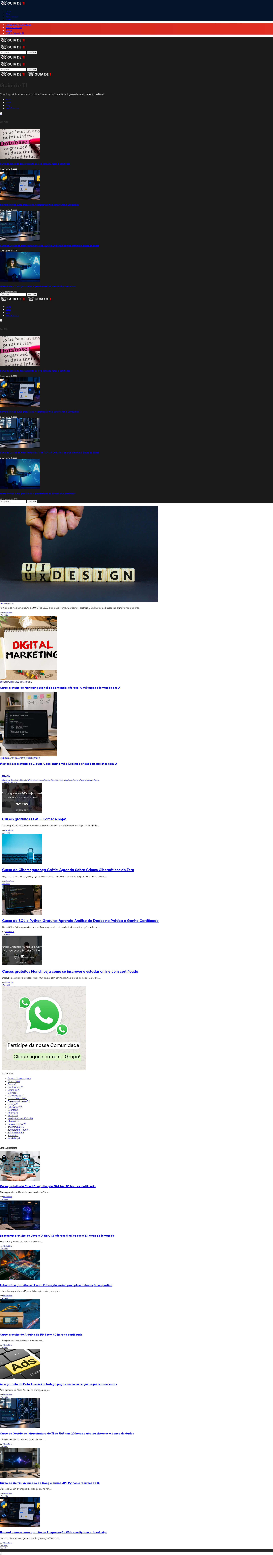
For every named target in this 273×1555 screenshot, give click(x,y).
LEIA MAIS (4, 615)
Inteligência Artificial (22, 682)
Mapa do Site (78, 1550)
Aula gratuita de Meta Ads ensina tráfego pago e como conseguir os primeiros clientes (58, 1384)
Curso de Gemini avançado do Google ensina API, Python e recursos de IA (50, 1483)
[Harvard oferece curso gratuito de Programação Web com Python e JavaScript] (20, 199)
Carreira (47, 780)
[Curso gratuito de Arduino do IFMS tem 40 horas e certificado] (20, 1328)
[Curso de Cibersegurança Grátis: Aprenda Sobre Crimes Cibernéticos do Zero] (22, 863)
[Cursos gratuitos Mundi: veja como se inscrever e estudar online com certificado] (22, 964)
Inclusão (13, 1115)
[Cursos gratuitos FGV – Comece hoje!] (22, 812)
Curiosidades (6, 682)
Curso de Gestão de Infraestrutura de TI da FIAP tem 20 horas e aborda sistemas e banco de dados (49, 245)
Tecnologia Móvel (18, 1129)
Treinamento (16, 1132)
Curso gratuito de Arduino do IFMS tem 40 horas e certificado (41, 1334)
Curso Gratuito (74, 780)
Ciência (54, 780)
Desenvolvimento (86, 780)
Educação (15, 1107)
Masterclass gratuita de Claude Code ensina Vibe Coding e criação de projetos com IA (58, 764)
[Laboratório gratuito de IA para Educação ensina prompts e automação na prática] (20, 1279)
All (3, 780)
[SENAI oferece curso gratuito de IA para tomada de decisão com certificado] (20, 280)
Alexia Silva (7, 612)
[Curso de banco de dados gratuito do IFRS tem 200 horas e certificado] (20, 158)
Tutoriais (13, 1135)
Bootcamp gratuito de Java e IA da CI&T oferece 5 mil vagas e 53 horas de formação (57, 1235)
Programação (33, 758)
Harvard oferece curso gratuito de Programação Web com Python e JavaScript (39, 204)
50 (5, 1548)
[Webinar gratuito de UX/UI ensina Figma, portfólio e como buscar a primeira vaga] (79, 601)
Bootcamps (39, 780)
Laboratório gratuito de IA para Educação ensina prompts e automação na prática (56, 1285)
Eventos (9, 603)
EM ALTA (6, 776)
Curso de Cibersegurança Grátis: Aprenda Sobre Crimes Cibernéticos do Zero (68, 869)
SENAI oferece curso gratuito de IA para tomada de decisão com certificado (38, 286)
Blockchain (24, 780)
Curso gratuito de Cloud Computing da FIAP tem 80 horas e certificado (48, 1186)
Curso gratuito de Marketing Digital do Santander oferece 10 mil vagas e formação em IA (60, 688)
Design (3, 603)
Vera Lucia (9, 830)
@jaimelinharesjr (61, 1550)
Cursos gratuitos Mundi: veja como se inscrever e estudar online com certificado (70, 971)
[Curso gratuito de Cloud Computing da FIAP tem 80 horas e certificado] (20, 1180)
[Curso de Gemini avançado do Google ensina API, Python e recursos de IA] (20, 1476)
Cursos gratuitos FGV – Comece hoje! (34, 819)
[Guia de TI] (27, 76)
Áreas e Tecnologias (12, 780)
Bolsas (31, 780)
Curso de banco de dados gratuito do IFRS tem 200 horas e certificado (35, 163)
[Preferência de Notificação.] (1, 1553)
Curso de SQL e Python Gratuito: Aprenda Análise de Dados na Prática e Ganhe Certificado (80, 920)
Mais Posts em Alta (9, 782)
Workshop (14, 1138)
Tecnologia (16, 1126)
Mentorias (13, 1121)
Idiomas (13, 1112)
